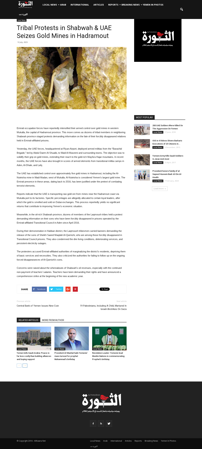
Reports (113, 4)
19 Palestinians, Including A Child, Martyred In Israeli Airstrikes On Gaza (103, 307)
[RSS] (101, 423)
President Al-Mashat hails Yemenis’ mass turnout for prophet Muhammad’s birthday (71, 356)
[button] (181, 9)
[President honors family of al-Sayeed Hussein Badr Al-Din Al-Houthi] (142, 175)
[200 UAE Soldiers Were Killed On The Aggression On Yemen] (142, 129)
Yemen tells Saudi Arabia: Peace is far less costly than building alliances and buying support (34, 356)
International (80, 4)
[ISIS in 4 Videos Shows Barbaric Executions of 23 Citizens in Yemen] (142, 143)
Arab (63, 4)
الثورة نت (23, 14)
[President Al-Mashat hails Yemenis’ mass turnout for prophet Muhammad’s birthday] (71, 338)
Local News (50, 4)
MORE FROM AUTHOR (53, 320)
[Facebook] (93, 423)
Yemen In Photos (153, 4)
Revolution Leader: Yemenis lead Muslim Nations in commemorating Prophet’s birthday (108, 356)
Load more (159, 188)
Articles (98, 4)
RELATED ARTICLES (28, 320)
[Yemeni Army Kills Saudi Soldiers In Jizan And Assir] (142, 159)
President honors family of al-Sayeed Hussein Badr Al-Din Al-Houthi (167, 174)
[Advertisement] (72, 118)
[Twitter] (109, 423)
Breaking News (131, 4)
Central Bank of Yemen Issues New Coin (38, 305)
